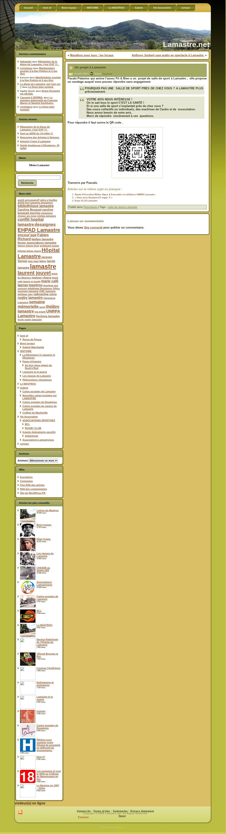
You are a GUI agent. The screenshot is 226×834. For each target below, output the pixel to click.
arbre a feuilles (48, 200)
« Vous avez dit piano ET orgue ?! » (94, 197)
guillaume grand (49, 245)
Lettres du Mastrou (48, 510)
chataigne (47, 213)
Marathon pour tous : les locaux (91, 55)
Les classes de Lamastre (36, 376)
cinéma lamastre (46, 216)
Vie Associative (29, 416)
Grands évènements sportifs (39, 432)
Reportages (90, 207)
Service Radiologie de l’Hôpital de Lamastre (47, 642)
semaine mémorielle (31, 304)
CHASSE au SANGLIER (43, 569)
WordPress (119, 827)
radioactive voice (45, 294)
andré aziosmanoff (28, 200)
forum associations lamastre (37, 242)
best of (24, 335)
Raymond (107, 73)
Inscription (26, 477)
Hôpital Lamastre (39, 253)
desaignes (45, 224)
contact (24, 443)
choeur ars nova (27, 216)
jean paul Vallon (37, 261)
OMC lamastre (47, 291)
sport (42, 307)
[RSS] (20, 813)
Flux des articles (32, 485)
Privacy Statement (142, 811)
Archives (23, 460)
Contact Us (84, 811)
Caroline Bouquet (29, 209)
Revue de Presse (32, 339)
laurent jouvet (34, 273)
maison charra (41, 277)
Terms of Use (101, 811)
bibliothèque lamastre (36, 206)
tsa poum (40, 311)
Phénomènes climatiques (37, 380)
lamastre (43, 266)
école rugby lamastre (30, 319)
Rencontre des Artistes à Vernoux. (39, 137)
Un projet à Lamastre (90, 67)
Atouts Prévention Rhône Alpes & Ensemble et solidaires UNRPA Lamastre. (115, 194)
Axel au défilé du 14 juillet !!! (36, 133)
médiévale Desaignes (40, 288)
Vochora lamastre (48, 316)
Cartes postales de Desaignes (39, 402)
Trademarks (120, 811)
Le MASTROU (28, 383)
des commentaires (33, 489)
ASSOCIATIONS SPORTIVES (38, 420)
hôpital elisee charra (29, 251)
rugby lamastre (30, 298)
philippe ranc (25, 294)
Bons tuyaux (27, 343)
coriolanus (26, 68)
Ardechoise (31, 436)
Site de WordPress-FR (32, 493)
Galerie (24, 387)
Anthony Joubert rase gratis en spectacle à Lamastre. (168, 55)
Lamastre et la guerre (34, 372)
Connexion (26, 481)
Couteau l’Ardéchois (48, 668)
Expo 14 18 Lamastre (86, 200)
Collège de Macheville (35, 412)
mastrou (36, 285)
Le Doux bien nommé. (41, 87)
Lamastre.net (186, 44)
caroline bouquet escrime (35, 211)
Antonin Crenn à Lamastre (35, 141)
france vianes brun (28, 245)
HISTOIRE (25, 351)
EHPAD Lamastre (39, 230)
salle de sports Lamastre (122, 207)
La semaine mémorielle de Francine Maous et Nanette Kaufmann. (38, 100)
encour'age (27, 235)
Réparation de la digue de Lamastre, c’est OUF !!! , (39, 63)
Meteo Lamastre (39, 165)
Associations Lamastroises (38, 440)
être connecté (93, 227)
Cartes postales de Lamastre (39, 391)
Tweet (122, 816)
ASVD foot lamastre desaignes (35, 202)
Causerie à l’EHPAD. (31, 97)
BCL (27, 424)
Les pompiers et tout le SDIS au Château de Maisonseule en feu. (49, 775)
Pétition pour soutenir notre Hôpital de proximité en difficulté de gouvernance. (48, 745)
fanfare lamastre (42, 239)
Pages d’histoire (31, 361)
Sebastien (25, 61)
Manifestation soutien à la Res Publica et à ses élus (38, 71)
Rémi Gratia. (44, 539)
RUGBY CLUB (33, 428)
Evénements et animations (45, 683)
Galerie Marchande (33, 347)
